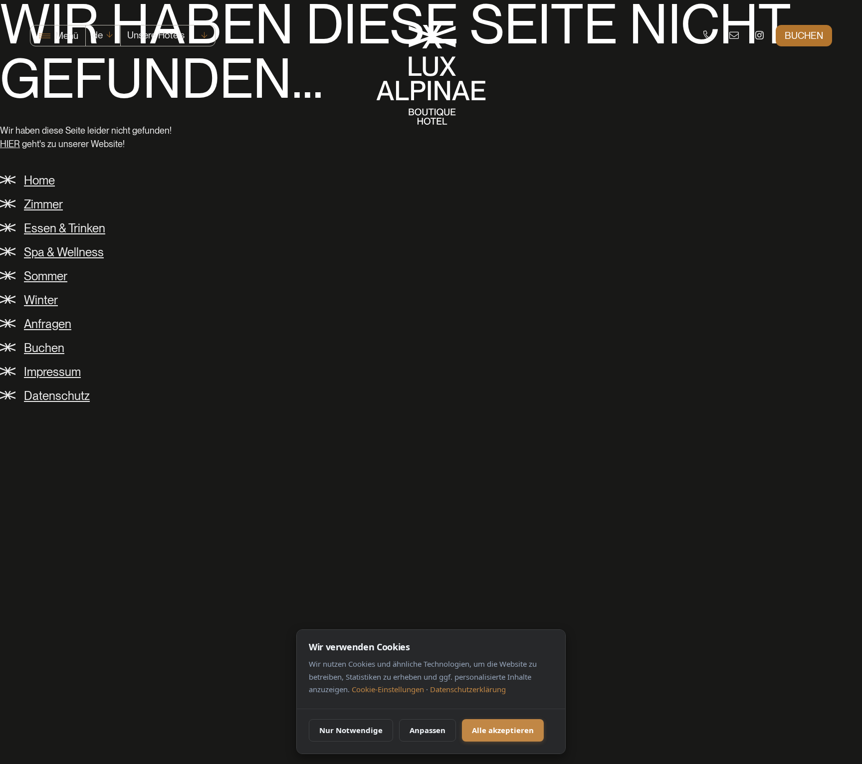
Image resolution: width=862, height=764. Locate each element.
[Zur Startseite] (431, 75)
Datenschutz (57, 395)
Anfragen (47, 324)
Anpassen (427, 730)
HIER (10, 144)
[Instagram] (759, 36)
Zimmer (43, 204)
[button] (57, 35)
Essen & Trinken (64, 228)
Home (39, 180)
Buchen (804, 35)
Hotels (156, 35)
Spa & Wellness (64, 252)
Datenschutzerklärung (468, 689)
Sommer (45, 276)
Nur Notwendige (351, 730)
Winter (41, 300)
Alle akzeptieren (503, 730)
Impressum (52, 372)
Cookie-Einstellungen (388, 689)
